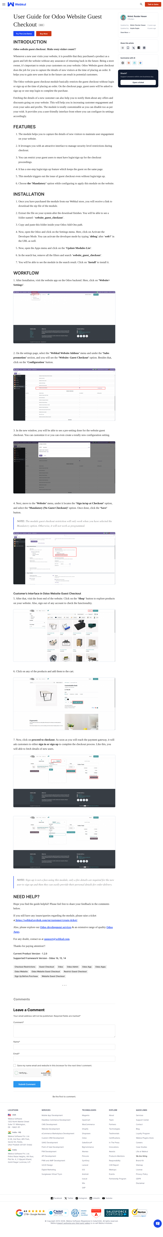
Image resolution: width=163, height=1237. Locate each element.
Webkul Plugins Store (145, 1138)
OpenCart (86, 1120)
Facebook (58, 1198)
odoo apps (100, 967)
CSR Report (114, 1165)
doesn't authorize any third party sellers (73, 1223)
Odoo (84, 1138)
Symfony (85, 1160)
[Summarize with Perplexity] (134, 63)
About (111, 1115)
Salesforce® (87, 1142)
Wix (83, 1183)
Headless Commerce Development (56, 1120)
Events (112, 1174)
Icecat (84, 1179)
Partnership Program (117, 1179)
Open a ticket (138, 82)
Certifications (114, 1138)
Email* (16, 1053)
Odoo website (21, 971)
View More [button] (124, 32)
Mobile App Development (52, 1115)
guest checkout (46, 967)
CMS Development (49, 1124)
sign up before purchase (26, 976)
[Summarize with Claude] (128, 63)
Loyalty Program (143, 1133)
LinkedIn (96, 1198)
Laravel (85, 1165)
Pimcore (85, 1156)
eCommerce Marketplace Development (58, 1133)
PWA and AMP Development (53, 1160)
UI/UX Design (47, 1165)
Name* (16, 1041)
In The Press (114, 1142)
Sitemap (139, 1165)
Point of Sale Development (53, 1147)
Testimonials (114, 1133)
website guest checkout (53, 976)
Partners (112, 1124)
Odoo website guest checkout (46, 971)
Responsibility (114, 1160)
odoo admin (72, 967)
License (139, 1169)
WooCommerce (88, 1124)
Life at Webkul (142, 1151)
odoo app (86, 967)
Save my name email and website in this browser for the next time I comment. (54, 1065)
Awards (112, 1151)
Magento (85, 1115)
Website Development (51, 1129)
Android (85, 1174)
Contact (139, 1124)
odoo (60, 967)
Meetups (112, 1169)
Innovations (114, 1147)
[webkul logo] (17, 4)
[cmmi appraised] (58, 1213)
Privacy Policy (142, 1174)
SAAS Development (50, 1142)
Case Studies (141, 1147)
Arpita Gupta (134, 28)
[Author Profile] (123, 17)
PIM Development (49, 1151)
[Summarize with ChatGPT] (122, 63)
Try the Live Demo (24, 34)
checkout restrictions (25, 967)
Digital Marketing (49, 1169)
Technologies (114, 1129)
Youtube (108, 1198)
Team (111, 1120)
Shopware (86, 1133)
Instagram (83, 1198)
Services (139, 1115)
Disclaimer (140, 1183)
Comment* (18, 1022)
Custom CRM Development (53, 1138)
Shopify (85, 1129)
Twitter (70, 1198)
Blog (138, 1129)
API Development (49, 1156)
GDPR (138, 1179)
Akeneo (85, 1151)
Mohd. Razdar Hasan (138, 25)
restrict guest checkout (75, 971)
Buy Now (44, 34)
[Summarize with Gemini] (140, 63)
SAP (83, 1188)
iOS (83, 1169)
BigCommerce (88, 1147)
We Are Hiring (141, 1156)
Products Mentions (117, 1156)
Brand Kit (140, 1160)
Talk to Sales (153, 4)
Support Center (142, 1120)
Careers (139, 1142)
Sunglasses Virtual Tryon (52, 1174)
